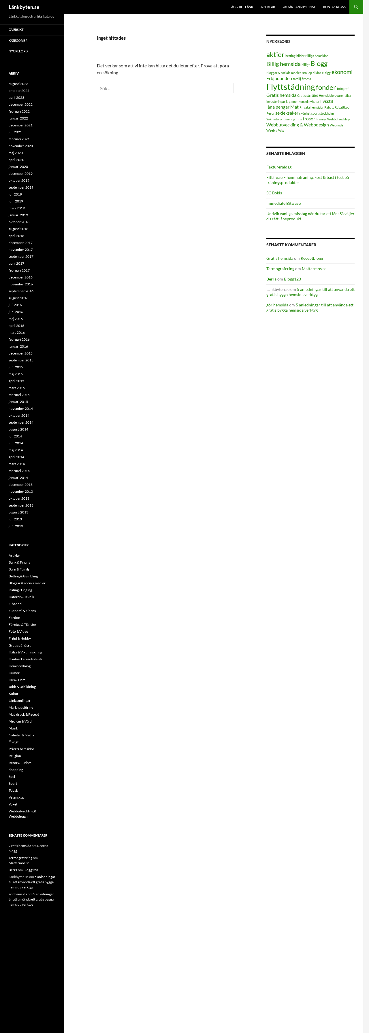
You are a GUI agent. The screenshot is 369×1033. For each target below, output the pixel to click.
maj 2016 (16, 318)
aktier (275, 54)
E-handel (15, 604)
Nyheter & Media (21, 735)
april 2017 (16, 263)
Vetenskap (16, 797)
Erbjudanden (279, 78)
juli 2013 (15, 519)
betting (290, 56)
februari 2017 (19, 270)
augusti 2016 (18, 298)
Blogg (318, 63)
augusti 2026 (18, 83)
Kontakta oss (334, 7)
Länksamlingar (20, 700)
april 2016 (16, 325)
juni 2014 (16, 443)
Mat (294, 106)
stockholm (326, 113)
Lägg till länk (241, 7)
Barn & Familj (19, 569)
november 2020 (21, 146)
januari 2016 (18, 346)
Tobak (13, 790)
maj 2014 (16, 450)
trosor (309, 118)
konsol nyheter (309, 101)
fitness (306, 79)
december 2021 (21, 125)
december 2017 (21, 242)
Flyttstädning (290, 86)
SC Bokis (274, 192)
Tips (299, 119)
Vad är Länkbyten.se (299, 7)
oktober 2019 (19, 180)
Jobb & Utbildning (22, 687)
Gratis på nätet (307, 95)
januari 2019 (18, 215)
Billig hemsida (283, 63)
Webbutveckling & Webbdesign (297, 124)
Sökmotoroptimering (280, 119)
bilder (300, 56)
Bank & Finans (19, 562)
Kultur (13, 693)
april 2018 (16, 236)
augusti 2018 (18, 229)
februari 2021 (19, 139)
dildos (317, 73)
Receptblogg (312, 258)
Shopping (16, 769)
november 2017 (21, 249)
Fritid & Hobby (20, 638)
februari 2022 (19, 111)
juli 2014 (15, 436)
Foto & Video (18, 631)
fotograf (343, 88)
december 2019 (21, 173)
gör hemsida (277, 304)
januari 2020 (18, 166)
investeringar (275, 101)
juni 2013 (16, 526)
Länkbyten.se (24, 7)
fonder (326, 87)
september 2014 (21, 422)
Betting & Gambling (23, 576)
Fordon (14, 617)
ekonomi (342, 71)
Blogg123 (292, 278)
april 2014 (16, 457)
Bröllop (307, 73)
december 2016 (21, 277)
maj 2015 (16, 374)
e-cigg (326, 73)
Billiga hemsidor (316, 56)
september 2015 (21, 360)
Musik (13, 728)
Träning (321, 119)
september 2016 (21, 291)
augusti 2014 (18, 429)
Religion (15, 756)
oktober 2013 (19, 498)
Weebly (271, 130)
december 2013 (21, 484)
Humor (14, 673)
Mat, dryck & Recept (24, 714)
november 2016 (21, 284)
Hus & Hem (17, 680)
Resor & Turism (20, 763)
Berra (271, 278)
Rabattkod (342, 107)
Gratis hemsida (281, 95)
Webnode (336, 125)
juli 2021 (15, 132)
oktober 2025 (19, 90)
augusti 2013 (18, 512)
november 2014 (21, 408)
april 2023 (16, 97)
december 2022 (21, 104)
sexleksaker (286, 112)
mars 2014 (17, 464)
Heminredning (20, 666)
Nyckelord (18, 51)
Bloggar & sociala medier (283, 73)
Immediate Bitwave (283, 203)
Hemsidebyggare (331, 95)
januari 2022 (18, 118)
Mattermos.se (314, 268)
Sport (13, 783)
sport (315, 113)
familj (297, 79)
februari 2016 (19, 339)
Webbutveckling (338, 119)
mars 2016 (17, 332)
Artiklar (268, 7)
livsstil (326, 101)
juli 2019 (15, 194)
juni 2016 (16, 312)
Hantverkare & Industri (26, 659)
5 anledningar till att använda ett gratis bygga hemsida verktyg (310, 292)
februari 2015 (19, 395)
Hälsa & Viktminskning (25, 652)
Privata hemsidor (311, 107)
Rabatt (329, 107)
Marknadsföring (21, 707)
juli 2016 (15, 305)
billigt (306, 65)
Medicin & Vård (20, 721)
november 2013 (21, 491)
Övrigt (13, 742)
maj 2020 (16, 153)
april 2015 (16, 381)
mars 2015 (17, 388)
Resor (270, 113)
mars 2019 (17, 208)
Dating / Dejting (20, 590)
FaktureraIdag (278, 166)
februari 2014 (19, 471)
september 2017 (21, 256)
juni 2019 (16, 201)
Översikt (16, 29)
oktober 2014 (19, 415)
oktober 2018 (19, 222)
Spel (12, 776)
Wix (281, 130)
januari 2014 (18, 477)
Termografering (280, 268)
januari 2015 (18, 401)
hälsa (347, 95)
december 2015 (21, 353)
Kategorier (18, 40)
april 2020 (16, 160)
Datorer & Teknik (21, 597)
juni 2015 (16, 367)
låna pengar (277, 106)
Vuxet (13, 804)
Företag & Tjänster (22, 624)
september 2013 (21, 505)
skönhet (304, 113)
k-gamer (292, 101)
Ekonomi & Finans (22, 611)
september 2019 (21, 187)
